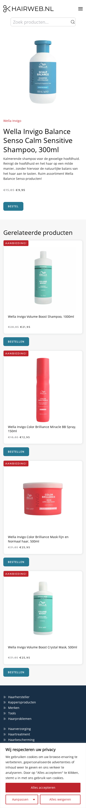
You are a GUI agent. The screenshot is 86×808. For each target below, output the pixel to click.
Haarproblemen (20, 719)
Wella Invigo (12, 121)
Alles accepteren (43, 787)
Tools (12, 713)
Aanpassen (20, 799)
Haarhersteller (19, 697)
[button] (80, 9)
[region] (43, 775)
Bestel (13, 206)
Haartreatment (19, 734)
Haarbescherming (21, 740)
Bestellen (16, 341)
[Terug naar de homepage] (28, 9)
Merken (13, 708)
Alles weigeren (60, 799)
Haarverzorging (19, 729)
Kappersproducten (22, 702)
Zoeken (73, 22)
